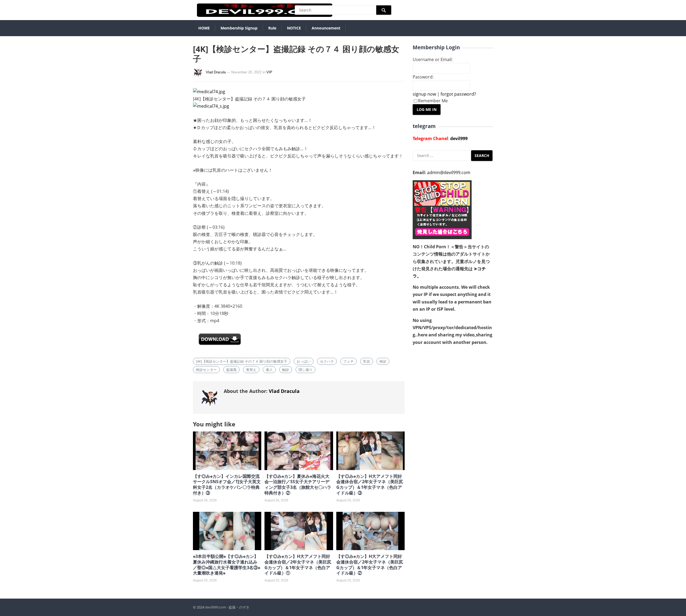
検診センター (206, 369)
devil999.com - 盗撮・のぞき (227, 607)
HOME (204, 28)
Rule (272, 28)
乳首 (366, 361)
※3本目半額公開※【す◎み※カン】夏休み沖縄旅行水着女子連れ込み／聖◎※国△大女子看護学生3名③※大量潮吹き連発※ (226, 564)
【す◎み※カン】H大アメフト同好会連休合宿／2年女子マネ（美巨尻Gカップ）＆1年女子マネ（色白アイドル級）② (369, 564)
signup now (424, 94)
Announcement (326, 28)
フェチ (348, 361)
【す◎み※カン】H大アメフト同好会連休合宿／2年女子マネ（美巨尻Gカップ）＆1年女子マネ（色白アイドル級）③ (369, 484)
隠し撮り (305, 369)
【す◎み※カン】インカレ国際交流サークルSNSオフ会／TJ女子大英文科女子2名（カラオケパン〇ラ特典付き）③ (227, 484)
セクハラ (327, 361)
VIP (269, 72)
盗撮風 (231, 369)
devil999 (459, 138)
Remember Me (433, 101)
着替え (251, 369)
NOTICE (294, 28)
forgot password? (458, 94)
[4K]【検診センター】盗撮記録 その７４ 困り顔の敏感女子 (241, 361)
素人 (269, 369)
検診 (382, 361)
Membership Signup (239, 28)
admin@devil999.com (448, 172)
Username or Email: (433, 59)
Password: (423, 77)
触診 (285, 369)
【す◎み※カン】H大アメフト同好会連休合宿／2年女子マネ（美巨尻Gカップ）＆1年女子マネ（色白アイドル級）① (297, 564)
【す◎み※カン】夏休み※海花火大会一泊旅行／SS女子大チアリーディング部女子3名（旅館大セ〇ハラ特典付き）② (297, 484)
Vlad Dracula (216, 72)
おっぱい (304, 361)
